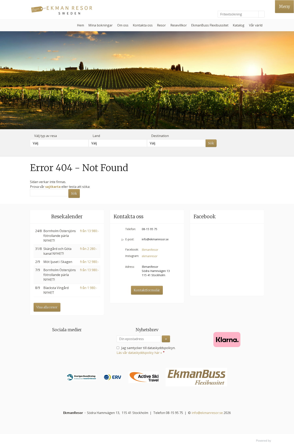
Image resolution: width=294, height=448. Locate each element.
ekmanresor (149, 256)
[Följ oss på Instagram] (71, 340)
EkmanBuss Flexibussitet (209, 25)
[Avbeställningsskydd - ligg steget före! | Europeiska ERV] (112, 377)
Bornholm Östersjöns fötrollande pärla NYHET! (59, 236)
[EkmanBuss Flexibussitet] (196, 377)
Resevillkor (178, 25)
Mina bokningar (100, 25)
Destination (160, 136)
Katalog (238, 25)
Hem (80, 25)
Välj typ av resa (45, 136)
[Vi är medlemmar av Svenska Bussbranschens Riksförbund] (82, 377)
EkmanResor (150, 250)
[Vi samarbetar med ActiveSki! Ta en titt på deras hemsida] (143, 377)
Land (96, 136)
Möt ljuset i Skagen (57, 262)
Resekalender (67, 216)
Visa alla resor (47, 307)
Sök (211, 143)
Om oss (122, 25)
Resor (161, 25)
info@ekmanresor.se (155, 239)
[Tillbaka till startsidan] (63, 9)
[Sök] (262, 14)
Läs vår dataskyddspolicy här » (139, 352)
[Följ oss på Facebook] (63, 340)
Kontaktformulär (147, 290)
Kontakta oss (143, 25)
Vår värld (255, 25)
